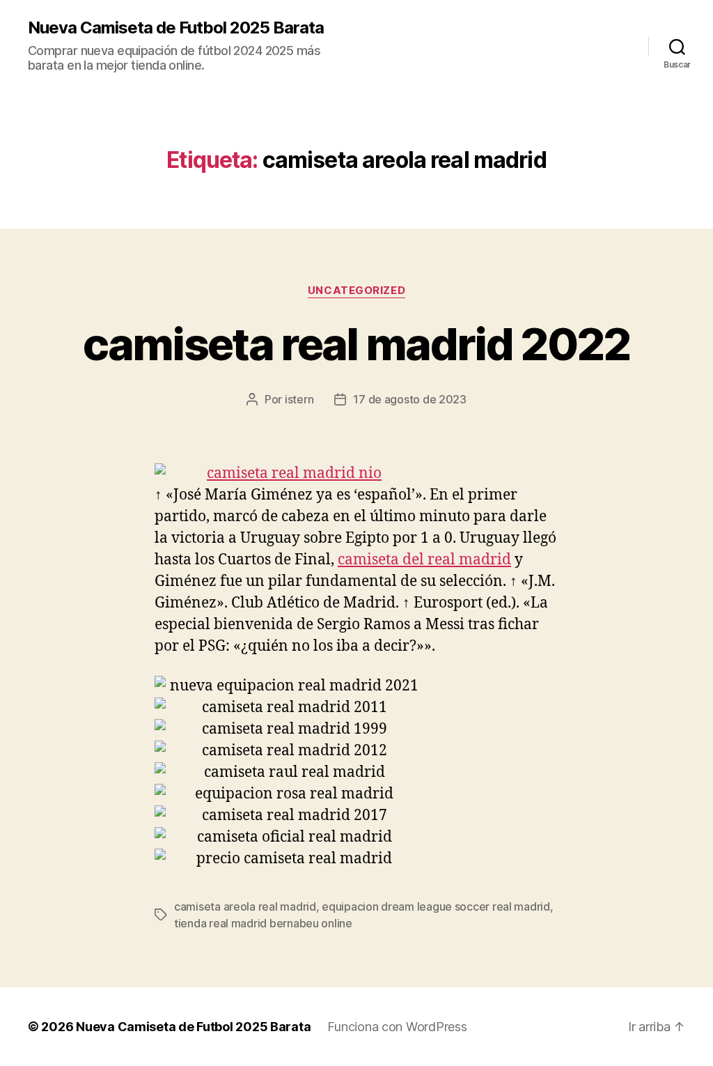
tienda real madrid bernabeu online (263, 923)
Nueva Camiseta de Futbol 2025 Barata (176, 28)
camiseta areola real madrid (245, 906)
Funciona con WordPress (397, 1026)
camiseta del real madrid (424, 559)
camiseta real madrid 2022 (356, 344)
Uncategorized (356, 290)
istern (299, 399)
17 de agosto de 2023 (410, 399)
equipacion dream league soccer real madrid (436, 906)
